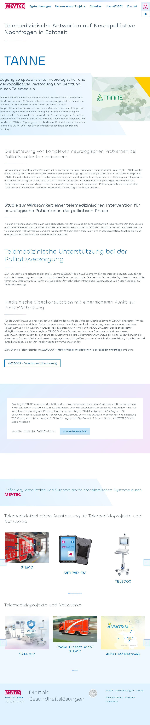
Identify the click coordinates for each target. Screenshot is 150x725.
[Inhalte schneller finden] (145, 6)
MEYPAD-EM (75, 573)
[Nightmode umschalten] (146, 14)
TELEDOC (123, 581)
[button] (69, 593)
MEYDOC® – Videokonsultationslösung (32, 363)
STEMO (27, 567)
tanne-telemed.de (74, 431)
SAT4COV (27, 654)
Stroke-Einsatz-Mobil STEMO (75, 649)
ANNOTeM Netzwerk (123, 654)
